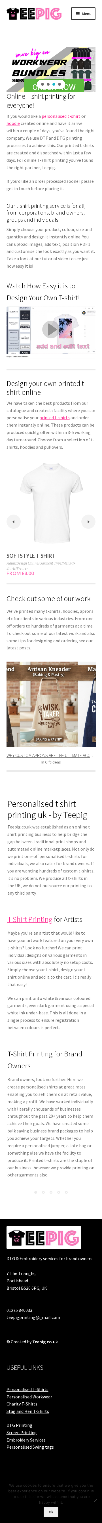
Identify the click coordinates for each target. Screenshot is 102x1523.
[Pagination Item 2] (43, 1192)
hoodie (13, 123)
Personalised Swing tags (30, 1447)
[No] (95, 1500)
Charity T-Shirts (22, 1404)
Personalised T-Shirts (27, 1389)
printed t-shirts (54, 417)
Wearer (22, 568)
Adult (11, 563)
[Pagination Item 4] (58, 1192)
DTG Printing (19, 1425)
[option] (51, 519)
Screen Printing (22, 1432)
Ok (51, 1512)
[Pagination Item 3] (51, 1192)
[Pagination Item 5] (66, 1192)
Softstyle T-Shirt (31, 556)
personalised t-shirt (61, 116)
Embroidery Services (26, 1440)
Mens (67, 563)
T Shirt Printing (29, 919)
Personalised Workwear (29, 1397)
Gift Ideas (53, 762)
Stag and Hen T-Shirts (28, 1411)
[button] (42, 84)
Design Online (27, 563)
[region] (51, 69)
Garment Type (50, 563)
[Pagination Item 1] (35, 1192)
